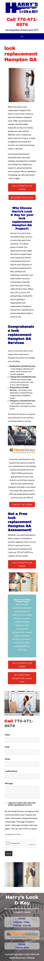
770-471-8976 (23, 552)
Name (7, 735)
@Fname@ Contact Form (22, 197)
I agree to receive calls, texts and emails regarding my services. (21, 804)
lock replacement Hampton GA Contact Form (22, 678)
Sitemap (30, 958)
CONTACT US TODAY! (22, 504)
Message (9, 783)
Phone (7, 759)
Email (7, 747)
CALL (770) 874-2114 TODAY (22, 187)
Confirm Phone (11, 771)
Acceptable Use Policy (13, 834)
